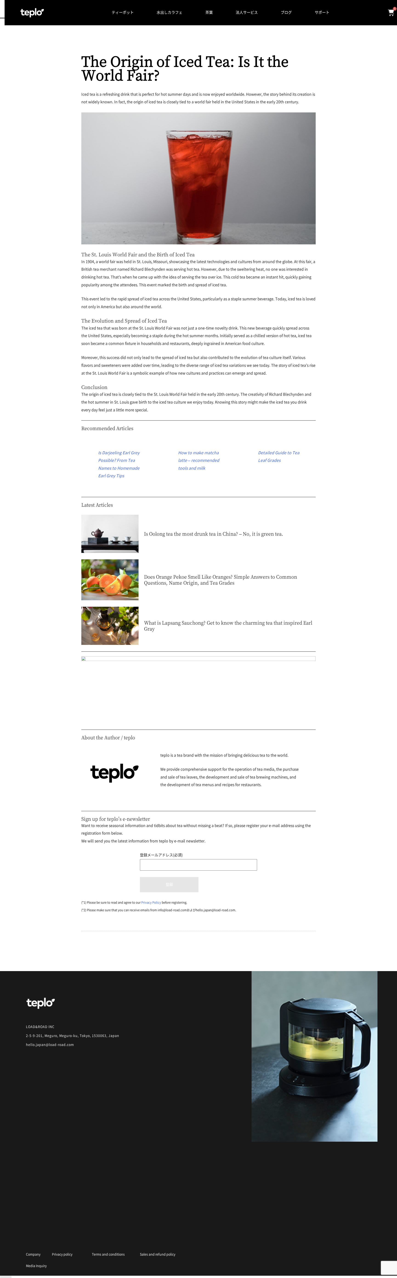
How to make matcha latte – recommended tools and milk (198, 460)
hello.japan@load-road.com (50, 1044)
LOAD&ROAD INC (40, 1026)
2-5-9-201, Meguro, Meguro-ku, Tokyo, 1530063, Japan (72, 1035)
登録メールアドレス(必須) (161, 855)
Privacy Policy (151, 902)
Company (33, 1254)
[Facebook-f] (46, 1241)
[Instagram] (29, 1241)
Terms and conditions (108, 1254)
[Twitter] (63, 1241)
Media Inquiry (36, 1265)
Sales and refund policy (157, 1254)
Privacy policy (62, 1254)
